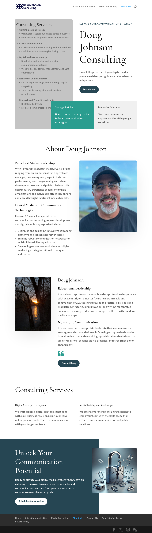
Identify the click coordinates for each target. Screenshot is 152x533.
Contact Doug (68, 363)
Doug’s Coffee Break (112, 518)
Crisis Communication (84, 7)
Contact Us (92, 518)
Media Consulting (108, 7)
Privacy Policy (22, 521)
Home (18, 518)
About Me (126, 7)
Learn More (89, 89)
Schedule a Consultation (31, 501)
